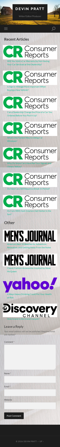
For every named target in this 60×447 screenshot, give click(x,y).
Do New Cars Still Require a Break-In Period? (28, 188)
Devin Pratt (30, 9)
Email (7, 386)
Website (8, 399)
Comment (9, 342)
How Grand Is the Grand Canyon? (23, 318)
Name (7, 373)
